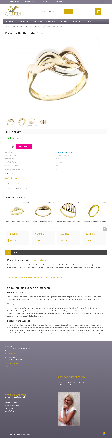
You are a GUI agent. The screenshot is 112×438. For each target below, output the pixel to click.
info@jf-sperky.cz (11, 353)
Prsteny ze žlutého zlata (64, 152)
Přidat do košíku (23, 146)
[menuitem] (9, 21)
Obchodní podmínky (57, 2)
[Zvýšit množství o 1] (13, 145)
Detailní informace (11, 178)
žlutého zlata (37, 260)
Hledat (68, 11)
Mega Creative (102, 436)
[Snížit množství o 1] (13, 147)
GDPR (45, 2)
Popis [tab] (8, 252)
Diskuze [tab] (14, 252)
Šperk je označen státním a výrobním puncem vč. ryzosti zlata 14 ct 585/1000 (34, 277)
